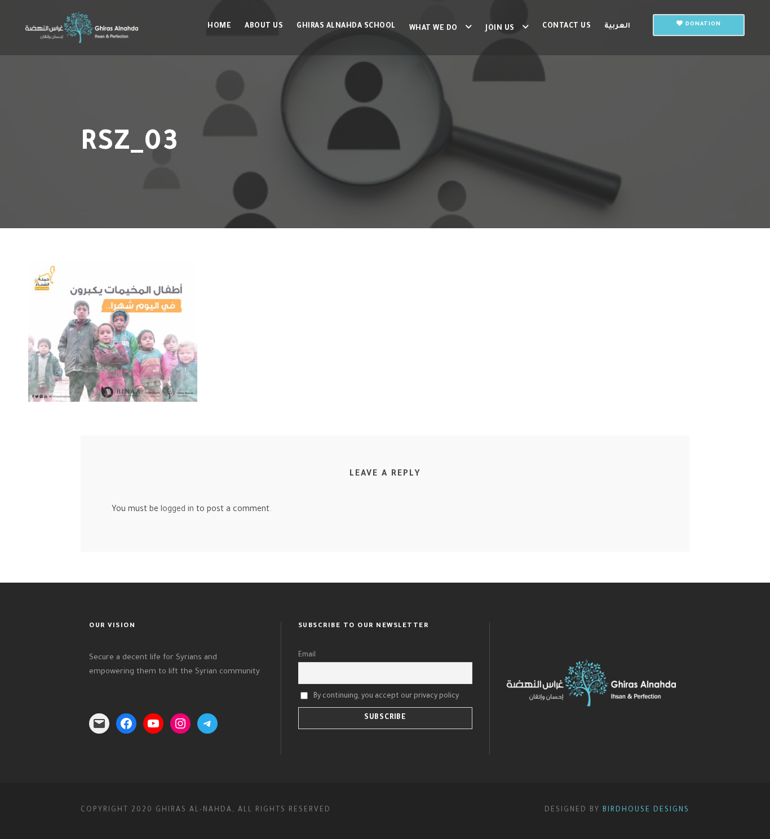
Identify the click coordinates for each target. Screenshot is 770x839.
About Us (264, 26)
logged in (177, 509)
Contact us (566, 26)
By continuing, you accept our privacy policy (386, 696)
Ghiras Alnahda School (346, 26)
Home (219, 26)
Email (307, 655)
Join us (500, 29)
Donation (702, 24)
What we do (433, 29)
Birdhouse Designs (646, 810)
